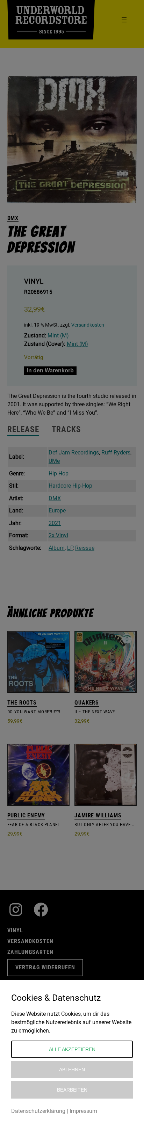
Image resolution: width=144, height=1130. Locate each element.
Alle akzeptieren (72, 1049)
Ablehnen (72, 1069)
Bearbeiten (72, 1090)
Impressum (83, 1111)
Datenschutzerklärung (38, 1111)
